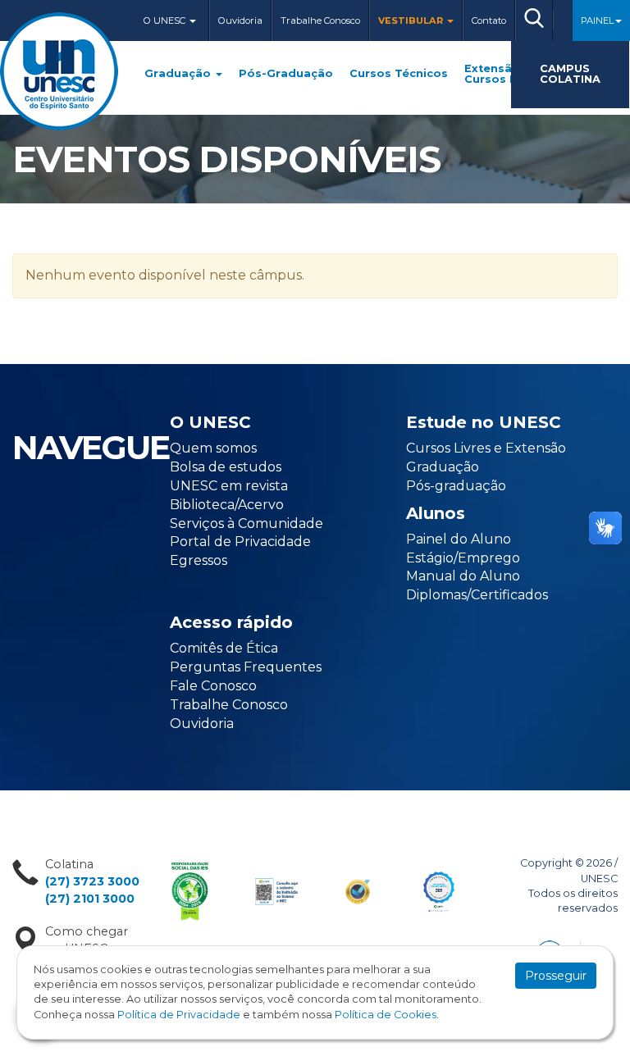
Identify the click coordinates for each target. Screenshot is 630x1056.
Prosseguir (556, 975)
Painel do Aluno (458, 539)
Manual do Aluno (463, 576)
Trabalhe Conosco (320, 20)
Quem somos (213, 448)
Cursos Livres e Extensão (486, 448)
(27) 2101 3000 (90, 898)
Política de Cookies (385, 1014)
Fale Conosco (213, 686)
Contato (489, 20)
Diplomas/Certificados (477, 595)
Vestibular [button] (411, 20)
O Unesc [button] (166, 20)
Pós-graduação (456, 486)
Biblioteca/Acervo (227, 504)
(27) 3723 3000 (92, 881)
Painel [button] (597, 20)
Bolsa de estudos (225, 467)
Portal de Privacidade (240, 541)
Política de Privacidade (178, 1014)
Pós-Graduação (286, 74)
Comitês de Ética (224, 648)
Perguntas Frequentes (246, 667)
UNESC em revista (229, 486)
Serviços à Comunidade (246, 523)
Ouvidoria (240, 20)
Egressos (198, 560)
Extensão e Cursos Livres (504, 74)
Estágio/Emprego (463, 558)
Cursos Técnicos (398, 74)
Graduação (179, 74)
